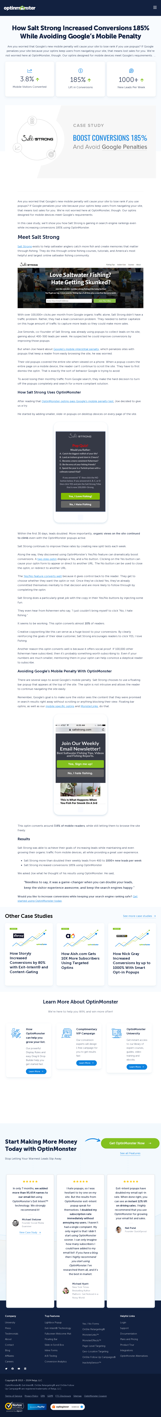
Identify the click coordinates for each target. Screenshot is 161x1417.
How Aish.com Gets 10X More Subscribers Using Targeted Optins (80, 961)
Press (8, 1328)
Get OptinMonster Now (129, 1143)
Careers (9, 1361)
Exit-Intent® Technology (58, 1328)
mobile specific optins (60, 706)
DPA (43, 1396)
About (8, 1339)
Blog (7, 1350)
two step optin (47, 559)
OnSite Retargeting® (93, 1329)
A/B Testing (51, 1355)
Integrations (126, 1350)
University (10, 1322)
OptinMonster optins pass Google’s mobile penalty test (78, 401)
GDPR (50, 1396)
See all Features (130, 1153)
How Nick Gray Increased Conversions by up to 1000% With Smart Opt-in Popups (131, 963)
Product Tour (127, 1344)
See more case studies (137, 916)
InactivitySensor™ (91, 1362)
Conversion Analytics (56, 1361)
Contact (9, 1344)
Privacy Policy (31, 1396)
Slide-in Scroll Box (54, 1344)
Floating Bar (51, 1339)
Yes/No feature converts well (43, 576)
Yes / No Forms (90, 1323)
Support (124, 1328)
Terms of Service (13, 1396)
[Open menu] (155, 8)
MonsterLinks (89, 706)
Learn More (34, 1071)
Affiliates (9, 1355)
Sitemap (77, 1396)
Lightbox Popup (53, 1322)
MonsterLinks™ (90, 1334)
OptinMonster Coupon (95, 1396)
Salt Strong (25, 246)
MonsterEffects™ (91, 1340)
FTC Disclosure (63, 1396)
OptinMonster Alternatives (134, 1355)
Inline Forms (51, 1350)
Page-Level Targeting (93, 1346)
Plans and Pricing (129, 1339)
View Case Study (28, 1232)
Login (123, 1322)
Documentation (128, 1333)
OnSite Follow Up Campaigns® (99, 1357)
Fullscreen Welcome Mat (58, 1333)
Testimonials (11, 1333)
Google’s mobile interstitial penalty (76, 349)
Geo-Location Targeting (95, 1351)
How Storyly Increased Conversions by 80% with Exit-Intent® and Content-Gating (29, 962)
